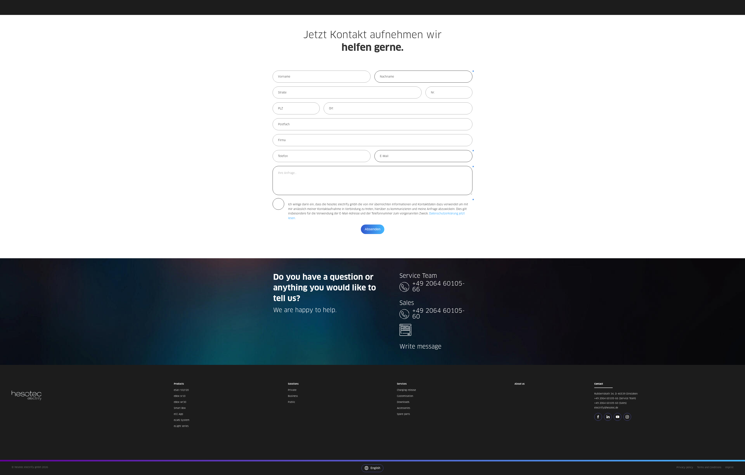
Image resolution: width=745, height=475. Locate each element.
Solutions (293, 383)
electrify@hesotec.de (606, 407)
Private (292, 390)
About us (520, 383)
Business (293, 396)
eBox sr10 (179, 396)
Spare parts (403, 414)
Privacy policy (685, 467)
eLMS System (181, 420)
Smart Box (180, 408)
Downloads (403, 402)
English (375, 468)
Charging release (406, 390)
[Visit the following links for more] (599, 417)
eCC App (178, 414)
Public (291, 402)
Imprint (729, 467)
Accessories (403, 408)
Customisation (405, 396)
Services (402, 383)
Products (179, 383)
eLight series (181, 426)
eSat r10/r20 (181, 390)
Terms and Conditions (709, 467)
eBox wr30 (180, 402)
